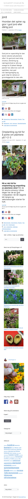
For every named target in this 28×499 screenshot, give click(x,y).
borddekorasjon (13, 449)
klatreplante (18, 456)
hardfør (16, 455)
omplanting (9, 227)
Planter (20, 119)
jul (4, 456)
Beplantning (7, 119)
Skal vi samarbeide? (6, 12)
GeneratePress (22, 497)
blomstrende (7, 449)
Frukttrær (14, 453)
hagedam (11, 455)
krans (9, 458)
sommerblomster (11, 467)
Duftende (6, 453)
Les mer (4, 101)
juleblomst (8, 456)
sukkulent (15, 470)
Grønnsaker (6, 455)
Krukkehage (16, 458)
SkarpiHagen (14, 3)
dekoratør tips (11, 451)
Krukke (12, 458)
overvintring (8, 463)
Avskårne (10, 445)
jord (11, 123)
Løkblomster (16, 460)
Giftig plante (19, 453)
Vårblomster (8, 475)
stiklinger (15, 227)
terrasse (15, 123)
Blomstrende (7, 222)
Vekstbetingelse (22, 123)
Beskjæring (8, 447)
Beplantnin (6, 123)
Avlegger (5, 445)
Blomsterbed (14, 119)
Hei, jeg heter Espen (6, 10)
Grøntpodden (17, 12)
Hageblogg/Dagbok (19, 10)
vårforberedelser (6, 229)
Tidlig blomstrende (11, 473)
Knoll (5, 458)
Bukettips (19, 449)
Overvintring (14, 222)
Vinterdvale (20, 473)
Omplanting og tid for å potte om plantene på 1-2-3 (13, 134)
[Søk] (22, 239)
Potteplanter (14, 465)
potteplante (7, 465)
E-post (6, 414)
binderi (13, 447)
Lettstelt (11, 460)
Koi (7, 458)
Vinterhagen (11, 225)
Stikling (11, 470)
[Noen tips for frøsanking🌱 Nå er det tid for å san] (14, 373)
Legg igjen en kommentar (10, 125)
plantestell (16, 463)
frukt (11, 453)
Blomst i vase (18, 447)
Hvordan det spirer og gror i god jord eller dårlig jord (13, 24)
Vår (7, 225)
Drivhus (18, 451)
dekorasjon (6, 451)
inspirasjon (21, 455)
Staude (6, 470)
